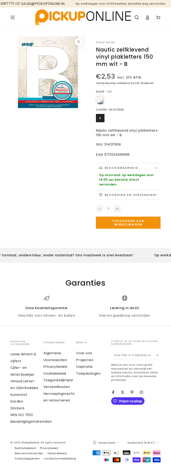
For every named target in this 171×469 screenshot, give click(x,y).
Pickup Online (105, 42)
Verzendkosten (106, 83)
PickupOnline (30, 442)
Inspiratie (84, 366)
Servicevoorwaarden (29, 453)
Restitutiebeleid (25, 448)
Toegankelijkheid (58, 380)
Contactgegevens (27, 458)
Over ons (84, 353)
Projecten (84, 360)
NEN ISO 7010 (21, 414)
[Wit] (100, 100)
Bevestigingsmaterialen (31, 421)
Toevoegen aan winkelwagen (128, 223)
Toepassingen (88, 373)
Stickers (17, 408)
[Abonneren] (158, 355)
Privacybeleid (55, 366)
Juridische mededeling (60, 458)
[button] (136, 17)
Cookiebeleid (54, 373)
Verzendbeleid (57, 453)
